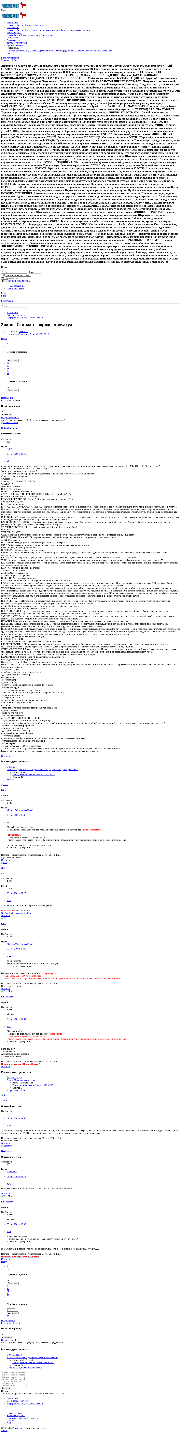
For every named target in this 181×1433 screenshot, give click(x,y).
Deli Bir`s (23, 331)
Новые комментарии (30, 35)
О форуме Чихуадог (43, 50)
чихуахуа (44, 1428)
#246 (9, 1125)
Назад (4, 339)
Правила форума (62, 50)
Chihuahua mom (9, 428)
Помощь (11, 1420)
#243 (9, 900)
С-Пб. (9, 449)
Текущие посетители (17, 43)
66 (8, 393)
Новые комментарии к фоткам (53, 30)
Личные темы (13, 37)
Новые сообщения (15, 25)
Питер (10, 888)
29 (8, 363)
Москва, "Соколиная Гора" (20, 810)
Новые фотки (31, 30)
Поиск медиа (47, 35)
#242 (9, 822)
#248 (9, 1231)
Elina (3, 790)
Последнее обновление (28, 334)
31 (8, 368)
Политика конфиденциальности (22, 1418)
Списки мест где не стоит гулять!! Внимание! (32, 1357)
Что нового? (13, 27)
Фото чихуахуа (14, 32)
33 (8, 373)
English (10, 53)
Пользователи (13, 40)
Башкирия (12, 1171)
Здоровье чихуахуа (16, 1090)
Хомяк (4, 1100)
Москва (10, 779)
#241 (9, 461)
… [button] (8, 346)
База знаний (12, 22)
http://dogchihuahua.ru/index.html (16, 913)
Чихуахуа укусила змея (21, 1080)
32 (8, 371)
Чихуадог (17, 1428)
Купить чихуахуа (15, 45)
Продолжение (8, 398)
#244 (9, 956)
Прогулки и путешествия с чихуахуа (24, 1367)
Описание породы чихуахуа (20, 50)
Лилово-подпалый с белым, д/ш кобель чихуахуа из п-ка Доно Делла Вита (42, 769)
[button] (4, 10)
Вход (3, 296)
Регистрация (7, 301)
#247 (9, 1184)
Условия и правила (16, 1415)
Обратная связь (14, 1413)
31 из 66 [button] (16, 400)
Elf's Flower (7, 996)
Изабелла (6, 1151)
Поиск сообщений (34, 25)
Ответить (5, 756)
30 (8, 366)
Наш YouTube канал (102, 50)
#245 (9, 1026)
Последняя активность (79, 30)
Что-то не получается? (81, 50)
